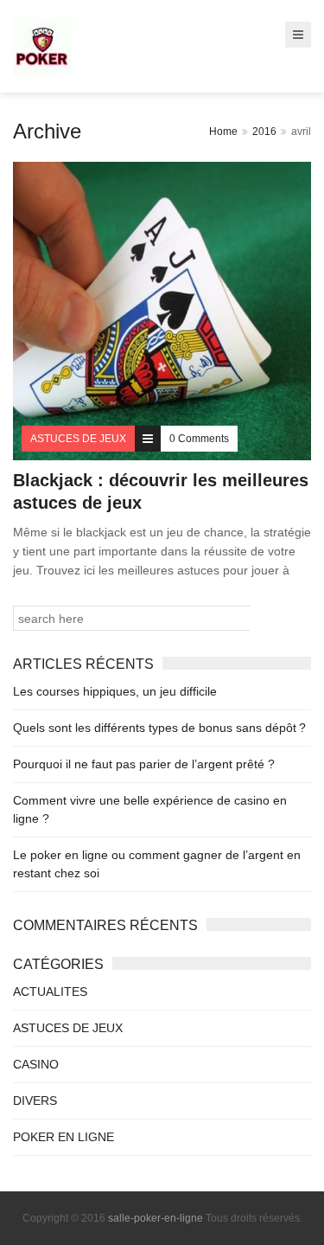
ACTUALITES (50, 991)
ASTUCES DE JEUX (68, 1028)
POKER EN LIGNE (63, 1137)
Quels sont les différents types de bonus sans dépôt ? (159, 728)
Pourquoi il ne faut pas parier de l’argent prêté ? (144, 764)
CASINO (36, 1064)
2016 (264, 131)
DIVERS (35, 1100)
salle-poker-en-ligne (155, 1218)
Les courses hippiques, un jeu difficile (115, 691)
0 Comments (199, 439)
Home (223, 131)
